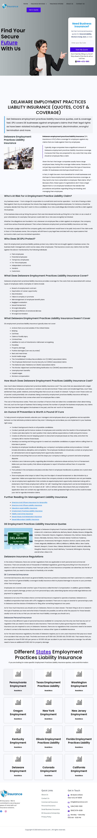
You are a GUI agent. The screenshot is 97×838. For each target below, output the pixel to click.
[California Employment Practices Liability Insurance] (79, 759)
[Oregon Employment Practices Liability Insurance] (18, 702)
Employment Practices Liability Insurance (27, 511)
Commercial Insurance (49, 802)
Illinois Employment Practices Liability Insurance (48, 742)
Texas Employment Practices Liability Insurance (48, 686)
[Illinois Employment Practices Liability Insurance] (48, 731)
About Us (44, 795)
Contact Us (45, 798)
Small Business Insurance (50, 809)
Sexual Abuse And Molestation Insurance (27, 517)
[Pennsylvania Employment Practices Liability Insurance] (18, 674)
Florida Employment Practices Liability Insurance (79, 742)
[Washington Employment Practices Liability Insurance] (79, 674)
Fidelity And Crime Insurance (22, 514)
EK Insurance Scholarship (50, 813)
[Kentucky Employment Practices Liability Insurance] (18, 731)
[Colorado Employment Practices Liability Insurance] (48, 759)
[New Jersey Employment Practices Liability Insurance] (79, 702)
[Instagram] (6, 811)
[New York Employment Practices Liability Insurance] (48, 702)
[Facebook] (1, 811)
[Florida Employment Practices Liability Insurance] (79, 731)
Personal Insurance (48, 806)
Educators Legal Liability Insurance (24, 508)
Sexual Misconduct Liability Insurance (25, 519)
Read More (18, 690)
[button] (46, 4)
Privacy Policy (46, 817)
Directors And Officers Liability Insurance (27, 505)
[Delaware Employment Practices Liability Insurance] (18, 759)
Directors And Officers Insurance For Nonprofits (29, 502)
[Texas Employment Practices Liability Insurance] (48, 674)
